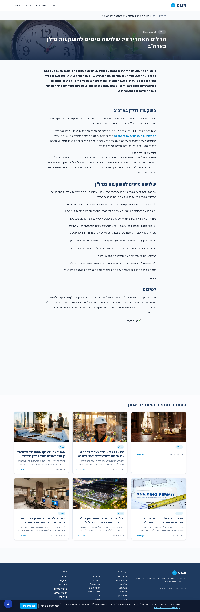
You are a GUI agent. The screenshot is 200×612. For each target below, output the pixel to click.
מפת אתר (63, 597)
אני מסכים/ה (28, 606)
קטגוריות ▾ (41, 5)
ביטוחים (96, 576)
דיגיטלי (96, 580)
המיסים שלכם (94, 584)
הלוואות (123, 584)
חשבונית (123, 591)
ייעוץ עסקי (122, 595)
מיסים (97, 599)
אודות (29, 5)
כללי (98, 595)
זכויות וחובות (94, 588)
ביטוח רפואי (122, 576)
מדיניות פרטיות (60, 588)
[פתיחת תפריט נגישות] (8, 604)
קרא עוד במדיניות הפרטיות (167, 607)
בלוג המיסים (121, 580)
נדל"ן (154, 16)
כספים (124, 599)
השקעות (123, 588)
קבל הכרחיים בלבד (49, 606)
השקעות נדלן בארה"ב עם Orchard (135, 136)
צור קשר (18, 5)
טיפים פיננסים (94, 591)
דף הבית (54, 5)
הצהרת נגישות (60, 593)
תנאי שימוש (62, 584)
